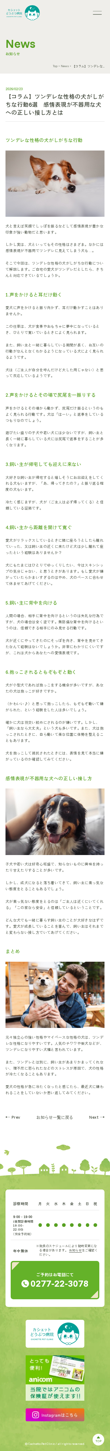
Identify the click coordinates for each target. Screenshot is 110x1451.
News (65, 66)
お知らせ (75, 1250)
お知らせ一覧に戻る (54, 1117)
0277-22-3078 (60, 1283)
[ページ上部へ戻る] (98, 1440)
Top (55, 66)
